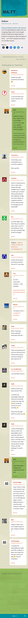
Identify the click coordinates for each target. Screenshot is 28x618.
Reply (14, 85)
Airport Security (21, 59)
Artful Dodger (17, 482)
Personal (16, 23)
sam (12, 255)
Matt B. (15, 304)
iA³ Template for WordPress (19, 313)
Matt (14, 110)
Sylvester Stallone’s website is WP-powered (13, 28)
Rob (12, 520)
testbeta (14, 178)
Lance (13, 92)
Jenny (13, 345)
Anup (12, 326)
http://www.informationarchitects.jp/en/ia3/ (19, 292)
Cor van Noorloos (16, 369)
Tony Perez (14, 155)
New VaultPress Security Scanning (12, 57)
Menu (14, 616)
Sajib (12, 384)
